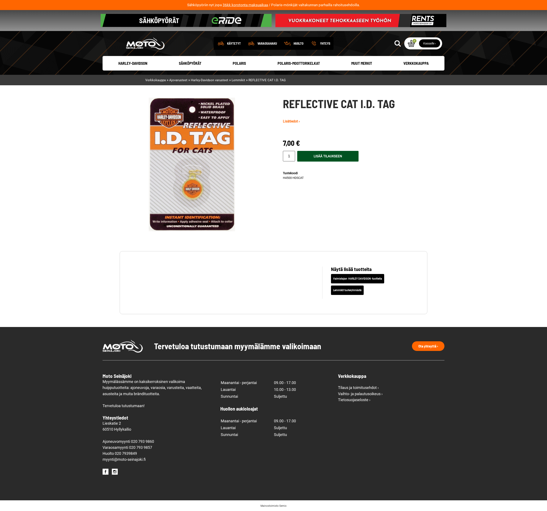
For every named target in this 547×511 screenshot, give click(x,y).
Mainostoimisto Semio (273, 505)
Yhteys (325, 43)
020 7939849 (126, 453)
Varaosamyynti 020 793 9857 (127, 447)
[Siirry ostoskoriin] (411, 43)
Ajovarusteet (178, 80)
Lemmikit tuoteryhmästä (347, 290)
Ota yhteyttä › (428, 346)
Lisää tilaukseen (328, 156)
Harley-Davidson (132, 63)
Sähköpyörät (190, 63)
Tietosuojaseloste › (354, 400)
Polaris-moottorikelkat (299, 63)
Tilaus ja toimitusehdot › (358, 388)
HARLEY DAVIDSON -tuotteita (365, 278)
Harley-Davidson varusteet (209, 80)
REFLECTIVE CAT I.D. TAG (267, 80)
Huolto (298, 43)
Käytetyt (234, 43)
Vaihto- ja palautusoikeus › (360, 394)
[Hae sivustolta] (397, 43)
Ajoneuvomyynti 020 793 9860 (128, 441)
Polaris (239, 63)
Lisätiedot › (291, 121)
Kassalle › (429, 43)
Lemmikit (238, 80)
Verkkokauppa (416, 63)
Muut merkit (361, 63)
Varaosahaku (267, 43)
